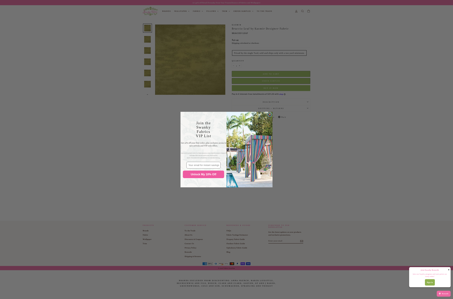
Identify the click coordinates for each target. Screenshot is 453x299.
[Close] (449, 270)
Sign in (430, 282)
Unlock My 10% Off (203, 174)
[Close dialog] (270, 115)
